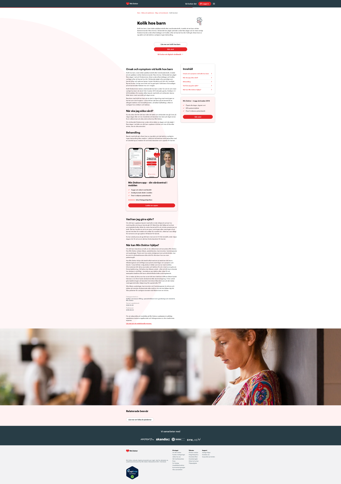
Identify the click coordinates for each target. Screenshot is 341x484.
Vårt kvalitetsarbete (178, 459)
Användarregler (193, 459)
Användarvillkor (193, 457)
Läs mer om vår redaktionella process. (139, 323)
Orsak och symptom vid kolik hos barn (196, 73)
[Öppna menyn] (214, 4)
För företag (175, 463)
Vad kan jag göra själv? (190, 85)
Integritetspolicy (193, 454)
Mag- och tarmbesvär (161, 13)
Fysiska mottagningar (178, 454)
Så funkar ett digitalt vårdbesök (169, 54)
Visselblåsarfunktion (178, 465)
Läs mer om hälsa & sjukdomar (139, 420)
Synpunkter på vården (208, 457)
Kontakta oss (206, 454)
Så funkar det (191, 4)
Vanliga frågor (206, 452)
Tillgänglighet (193, 463)
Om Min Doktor (176, 452)
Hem (138, 13)
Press (173, 461)
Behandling (187, 81)
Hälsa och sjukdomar (147, 13)
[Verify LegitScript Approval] (132, 473)
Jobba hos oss (176, 457)
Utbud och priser (194, 461)
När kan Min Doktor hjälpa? (192, 89)
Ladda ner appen (151, 205)
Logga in (205, 4)
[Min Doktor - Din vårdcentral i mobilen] (132, 454)
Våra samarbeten (177, 469)
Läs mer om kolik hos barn (170, 44)
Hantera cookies (193, 452)
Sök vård (170, 49)
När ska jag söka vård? (190, 77)
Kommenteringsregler (178, 467)
